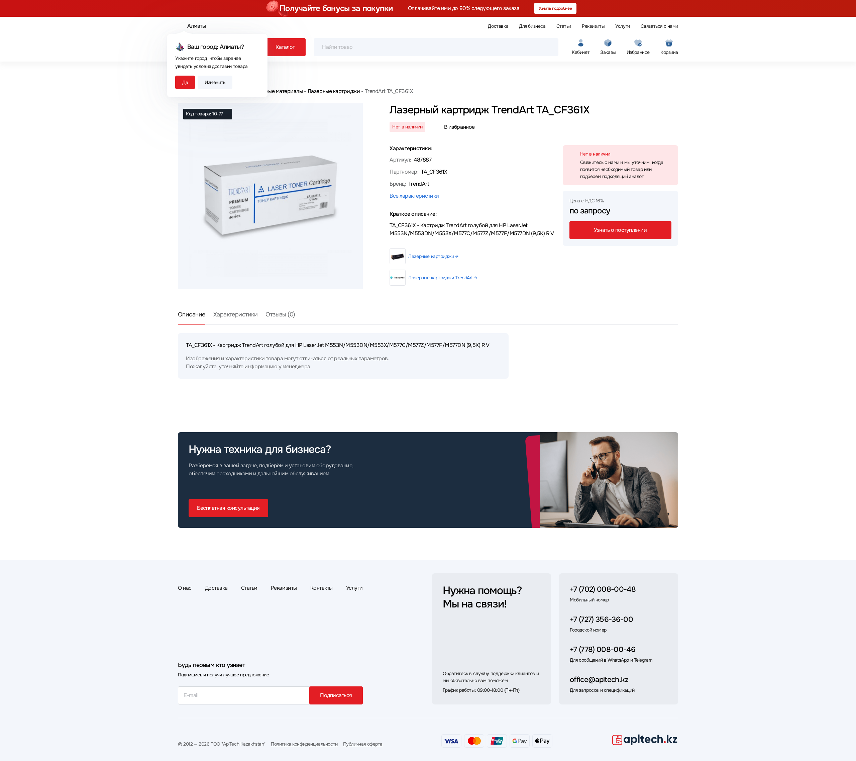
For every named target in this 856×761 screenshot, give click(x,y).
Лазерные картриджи (334, 91)
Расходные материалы (275, 91)
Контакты (321, 587)
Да (185, 82)
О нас (185, 587)
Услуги (622, 26)
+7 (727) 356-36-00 (601, 619)
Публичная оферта (363, 744)
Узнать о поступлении (620, 229)
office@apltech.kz (599, 679)
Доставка (498, 26)
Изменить (215, 82)
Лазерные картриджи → (433, 256)
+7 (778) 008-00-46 (602, 649)
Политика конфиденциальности (304, 744)
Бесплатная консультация (228, 507)
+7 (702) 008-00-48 (603, 589)
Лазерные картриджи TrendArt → (442, 278)
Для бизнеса (532, 26)
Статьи (563, 26)
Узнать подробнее (555, 8)
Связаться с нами (659, 26)
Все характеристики (414, 195)
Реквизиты (593, 26)
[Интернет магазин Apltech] (644, 740)
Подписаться (336, 695)
